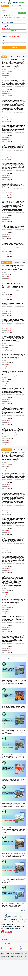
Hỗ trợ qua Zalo (7, 25)
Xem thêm (23, 910)
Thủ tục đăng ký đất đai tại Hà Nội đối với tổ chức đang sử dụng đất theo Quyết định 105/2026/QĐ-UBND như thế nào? (13, 905)
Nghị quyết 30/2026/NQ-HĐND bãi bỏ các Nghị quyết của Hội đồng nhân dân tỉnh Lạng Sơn (13, 373)
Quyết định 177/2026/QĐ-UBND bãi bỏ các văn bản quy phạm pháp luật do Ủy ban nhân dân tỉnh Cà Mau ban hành (13, 320)
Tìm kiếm (22, 13)
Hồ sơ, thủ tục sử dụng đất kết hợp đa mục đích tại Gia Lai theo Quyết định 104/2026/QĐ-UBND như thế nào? (14, 708)
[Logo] (7, 916)
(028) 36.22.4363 (8, 926)
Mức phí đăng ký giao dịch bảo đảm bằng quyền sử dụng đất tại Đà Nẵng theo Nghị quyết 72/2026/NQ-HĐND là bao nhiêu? (14, 780)
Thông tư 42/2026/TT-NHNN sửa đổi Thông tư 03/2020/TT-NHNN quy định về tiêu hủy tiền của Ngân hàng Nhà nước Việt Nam (13, 226)
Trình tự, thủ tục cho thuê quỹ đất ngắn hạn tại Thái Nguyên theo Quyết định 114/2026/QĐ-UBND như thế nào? (13, 732)
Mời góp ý (14, 30)
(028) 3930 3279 (13, 928)
